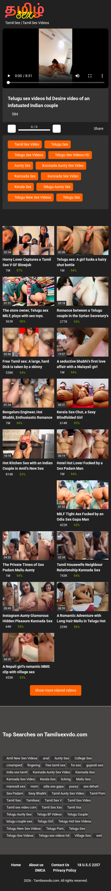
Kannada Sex (25, 176)
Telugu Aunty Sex (56, 187)
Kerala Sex (22, 187)
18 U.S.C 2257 (88, 865)
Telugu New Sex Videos (32, 197)
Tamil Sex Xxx (52, 807)
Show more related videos (55, 690)
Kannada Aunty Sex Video (63, 165)
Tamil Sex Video (26, 144)
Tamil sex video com (21, 807)
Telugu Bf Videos (49, 814)
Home (16, 865)
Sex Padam (14, 793)
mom (34, 786)
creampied (14, 765)
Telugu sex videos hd (54, 835)
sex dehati (90, 786)
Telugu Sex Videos (28, 155)
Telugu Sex (59, 144)
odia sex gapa (53, 786)
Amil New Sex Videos (21, 758)
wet (99, 835)
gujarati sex (94, 765)
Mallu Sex (83, 779)
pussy (73, 786)
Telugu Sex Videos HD (71, 155)
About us (36, 865)
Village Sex (83, 835)
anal (46, 758)
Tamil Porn (97, 793)
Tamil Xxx (74, 807)
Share (98, 128)
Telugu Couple (77, 814)
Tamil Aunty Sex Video (68, 793)
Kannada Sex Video (62, 176)
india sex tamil (16, 772)
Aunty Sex (22, 165)
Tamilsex (32, 800)
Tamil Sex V (53, 800)
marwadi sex (15, 786)
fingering (33, 765)
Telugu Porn (55, 828)
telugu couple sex (19, 821)
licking (65, 779)
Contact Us (60, 865)
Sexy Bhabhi (37, 793)
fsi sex (76, 765)
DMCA (40, 870)
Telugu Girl (45, 821)
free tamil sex (55, 765)
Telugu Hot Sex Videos (74, 821)
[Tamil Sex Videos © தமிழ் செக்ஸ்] (23, 10)
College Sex (83, 758)
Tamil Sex (13, 800)
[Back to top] (101, 880)
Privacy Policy (64, 870)
